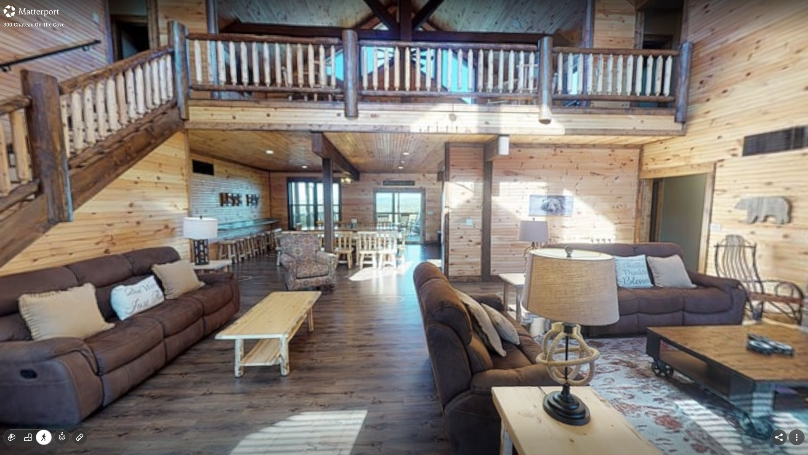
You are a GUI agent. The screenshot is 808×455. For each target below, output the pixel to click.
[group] (27, 437)
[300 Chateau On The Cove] (404, 227)
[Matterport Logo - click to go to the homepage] (31, 11)
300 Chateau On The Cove (34, 25)
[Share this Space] (779, 437)
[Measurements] (80, 437)
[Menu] (797, 437)
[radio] (12, 437)
